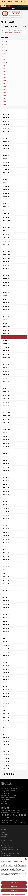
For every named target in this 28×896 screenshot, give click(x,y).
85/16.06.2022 (6, 480)
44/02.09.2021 (6, 621)
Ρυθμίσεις (14, 890)
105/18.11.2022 (6, 412)
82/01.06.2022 (6, 491)
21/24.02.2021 (6, 700)
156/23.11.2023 (6, 237)
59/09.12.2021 (6, 570)
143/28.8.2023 (6, 282)
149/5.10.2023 (6, 261)
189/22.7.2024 (6, 124)
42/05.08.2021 (6, 628)
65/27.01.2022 (6, 549)
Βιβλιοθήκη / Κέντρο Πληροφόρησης (9, 788)
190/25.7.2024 (6, 121)
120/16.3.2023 (6, 361)
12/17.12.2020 (6, 731)
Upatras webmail (5, 831)
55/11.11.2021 (6, 583)
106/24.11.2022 (6, 409)
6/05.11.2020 (6, 751)
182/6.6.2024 (6, 148)
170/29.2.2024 (6, 189)
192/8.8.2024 (6, 114)
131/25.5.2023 (6, 323)
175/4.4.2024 (6, 172)
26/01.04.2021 (6, 683)
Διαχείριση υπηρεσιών (13, 878)
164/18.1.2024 (6, 210)
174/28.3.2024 (6, 176)
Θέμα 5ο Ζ (4, 59)
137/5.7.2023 (6, 302)
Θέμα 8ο (4, 74)
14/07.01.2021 (6, 724)
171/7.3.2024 (6, 186)
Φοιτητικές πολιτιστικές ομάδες (8, 795)
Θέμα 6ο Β (4, 65)
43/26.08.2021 (6, 624)
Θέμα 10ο (4, 80)
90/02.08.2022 (6, 463)
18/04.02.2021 (6, 710)
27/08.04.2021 (6, 679)
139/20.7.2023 (6, 296)
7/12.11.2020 (6, 748)
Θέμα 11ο (4, 83)
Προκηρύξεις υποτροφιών (7, 805)
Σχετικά (16, 820)
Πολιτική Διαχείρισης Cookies (8, 894)
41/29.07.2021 (6, 631)
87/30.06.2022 (6, 474)
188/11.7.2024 (6, 128)
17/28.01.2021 (6, 713)
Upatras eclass (4, 834)
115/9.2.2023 (6, 378)
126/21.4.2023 (6, 340)
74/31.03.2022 (6, 518)
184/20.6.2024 (6, 141)
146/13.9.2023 (6, 272)
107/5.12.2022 (6, 405)
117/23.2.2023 (6, 371)
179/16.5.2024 (6, 159)
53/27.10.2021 (6, 590)
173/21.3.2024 (6, 179)
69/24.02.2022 (6, 535)
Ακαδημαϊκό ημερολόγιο (6, 840)
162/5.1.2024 (6, 217)
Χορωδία (3, 791)
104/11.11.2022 (6, 415)
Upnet (2, 838)
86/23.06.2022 (6, 477)
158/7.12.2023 (6, 230)
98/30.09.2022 (6, 436)
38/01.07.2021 (6, 641)
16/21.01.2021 (6, 717)
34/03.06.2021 (6, 655)
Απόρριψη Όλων (14, 886)
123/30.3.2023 (6, 350)
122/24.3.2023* (6, 354)
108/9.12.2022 (6, 402)
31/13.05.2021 (6, 665)
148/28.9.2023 (6, 265)
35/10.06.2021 (6, 652)
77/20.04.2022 (6, 508)
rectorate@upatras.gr (6, 812)
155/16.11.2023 (6, 241)
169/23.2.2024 (6, 193)
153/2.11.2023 (6, 248)
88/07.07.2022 (6, 470)
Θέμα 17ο (4, 98)
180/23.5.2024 (6, 155)
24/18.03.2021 (6, 689)
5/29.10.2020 (6, 754)
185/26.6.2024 (6, 138)
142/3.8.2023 (6, 285)
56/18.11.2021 (6, 580)
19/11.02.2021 (6, 707)
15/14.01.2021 (6, 720)
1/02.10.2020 (6, 768)
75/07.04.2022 (6, 515)
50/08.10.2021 (6, 600)
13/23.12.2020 (6, 727)
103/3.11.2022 (6, 419)
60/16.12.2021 (6, 566)
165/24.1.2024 (6, 206)
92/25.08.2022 (6, 457)
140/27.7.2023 (6, 292)
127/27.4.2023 (6, 337)
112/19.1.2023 (6, 388)
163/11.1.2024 (6, 213)
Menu (14, 8)
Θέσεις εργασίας (5, 803)
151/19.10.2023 (6, 254)
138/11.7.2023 (6, 299)
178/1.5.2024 (6, 162)
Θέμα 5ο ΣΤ (4, 56)
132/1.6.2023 (6, 320)
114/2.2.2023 (6, 381)
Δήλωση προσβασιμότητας (19, 822)
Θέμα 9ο (4, 77)
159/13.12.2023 (6, 227)
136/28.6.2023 (6, 306)
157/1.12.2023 (6, 234)
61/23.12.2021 (6, 563)
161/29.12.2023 (6, 220)
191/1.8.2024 (6, 117)
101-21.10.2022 (6, 426)
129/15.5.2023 (6, 330)
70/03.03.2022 (6, 532)
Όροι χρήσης (4, 820)
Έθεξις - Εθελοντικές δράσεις (8, 797)
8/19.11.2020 (6, 744)
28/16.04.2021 (6, 676)
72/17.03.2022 (6, 525)
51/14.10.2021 (6, 597)
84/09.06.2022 (6, 484)
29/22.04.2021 (6, 672)
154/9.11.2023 (6, 244)
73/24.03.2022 (6, 522)
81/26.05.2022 (6, 494)
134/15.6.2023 (6, 313)
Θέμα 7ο (4, 71)
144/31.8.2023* (6, 278)
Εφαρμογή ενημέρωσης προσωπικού (9, 845)
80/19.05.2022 (6, 498)
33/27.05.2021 (6, 659)
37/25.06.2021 (6, 645)
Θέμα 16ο (4, 95)
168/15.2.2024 (6, 196)
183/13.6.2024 (6, 145)
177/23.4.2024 (6, 165)
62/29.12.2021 (6, 559)
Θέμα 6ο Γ (4, 68)
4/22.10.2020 (6, 758)
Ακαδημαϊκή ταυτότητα (6, 855)
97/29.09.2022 (6, 439)
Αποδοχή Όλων (14, 883)
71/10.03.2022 (6, 528)
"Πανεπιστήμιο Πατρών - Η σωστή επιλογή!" (11, 3)
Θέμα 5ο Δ (4, 50)
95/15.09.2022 (6, 446)
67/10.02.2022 (6, 542)
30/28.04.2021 (6, 669)
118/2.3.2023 (6, 367)
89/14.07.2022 (6, 467)
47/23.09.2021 (6, 611)
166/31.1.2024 (6, 203)
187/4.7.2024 (6, 131)
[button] (26, 858)
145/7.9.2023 (6, 275)
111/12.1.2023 (6, 391)
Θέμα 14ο (4, 89)
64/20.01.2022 (6, 552)
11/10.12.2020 (6, 734)
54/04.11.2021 (6, 587)
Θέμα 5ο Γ (4, 47)
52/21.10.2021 (6, 594)
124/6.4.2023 (6, 347)
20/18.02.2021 (6, 703)
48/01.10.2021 (6, 607)
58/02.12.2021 (6, 573)
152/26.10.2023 (6, 251)
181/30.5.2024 (6, 152)
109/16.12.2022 (6, 398)
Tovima (2, 842)
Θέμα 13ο (4, 86)
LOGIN (3, 5)
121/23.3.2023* (6, 357)
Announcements (4, 844)
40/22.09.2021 (6, 635)
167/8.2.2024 (6, 200)
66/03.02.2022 (6, 546)
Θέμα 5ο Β (4, 44)
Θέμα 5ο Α (4, 41)
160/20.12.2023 (6, 224)
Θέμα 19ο (4, 104)
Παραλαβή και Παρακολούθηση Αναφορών (11, 853)
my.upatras (3, 836)
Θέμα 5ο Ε (4, 53)
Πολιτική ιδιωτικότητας (20, 894)
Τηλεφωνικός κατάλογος (7, 847)
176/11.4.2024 (6, 169)
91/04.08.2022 (6, 460)
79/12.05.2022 (6, 501)
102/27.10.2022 (6, 422)
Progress (3, 832)
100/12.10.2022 (6, 429)
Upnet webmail (4, 829)
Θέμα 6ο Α (4, 62)
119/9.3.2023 (6, 364)
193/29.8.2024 (6, 111)
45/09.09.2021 (6, 617)
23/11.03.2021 (6, 693)
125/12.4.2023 (6, 343)
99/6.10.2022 (6, 433)
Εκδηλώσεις (4, 801)
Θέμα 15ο (4, 92)
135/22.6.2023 (6, 309)
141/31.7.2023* (6, 289)
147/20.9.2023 (6, 268)
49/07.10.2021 (6, 604)
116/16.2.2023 (6, 374)
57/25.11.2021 (6, 576)
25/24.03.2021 (6, 686)
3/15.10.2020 (6, 761)
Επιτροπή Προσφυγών (6, 851)
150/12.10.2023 (6, 258)
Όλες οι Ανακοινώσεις (6, 799)
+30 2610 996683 (15, 812)
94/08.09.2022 (6, 450)
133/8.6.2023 (6, 316)
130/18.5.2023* (6, 326)
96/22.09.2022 (6, 443)
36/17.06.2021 (6, 648)
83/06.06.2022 (6, 487)
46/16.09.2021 (6, 614)
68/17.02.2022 (6, 539)
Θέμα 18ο (4, 101)
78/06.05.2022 (6, 504)
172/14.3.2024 (6, 183)
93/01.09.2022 (6, 453)
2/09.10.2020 (6, 765)
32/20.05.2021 (6, 662)
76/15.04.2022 (6, 511)
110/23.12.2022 (6, 395)
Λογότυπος (10, 820)
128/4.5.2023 (6, 333)
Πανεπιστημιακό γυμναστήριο (8, 790)
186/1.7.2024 (6, 135)
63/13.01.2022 (6, 556)
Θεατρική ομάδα (5, 793)
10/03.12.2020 (6, 737)
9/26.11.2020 (6, 741)
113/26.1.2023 (6, 385)
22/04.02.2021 (6, 696)
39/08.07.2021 (6, 638)
